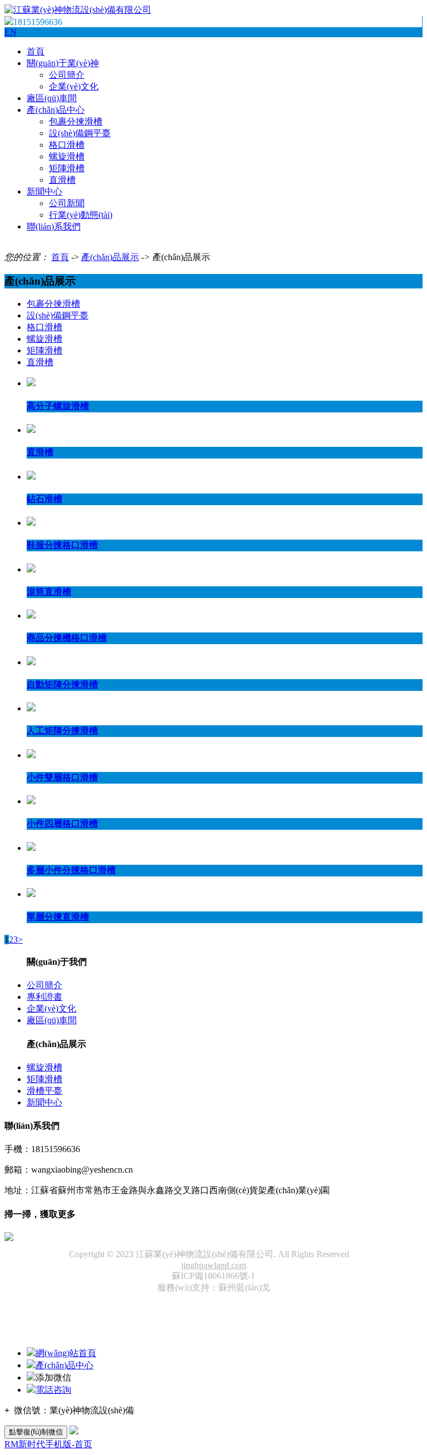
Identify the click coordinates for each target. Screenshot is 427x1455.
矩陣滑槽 (67, 168)
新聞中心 (44, 191)
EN (10, 32)
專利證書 (44, 996)
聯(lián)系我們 (54, 226)
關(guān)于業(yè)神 (63, 63)
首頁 (35, 51)
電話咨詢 (53, 1389)
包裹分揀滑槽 (75, 121)
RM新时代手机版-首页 (48, 1444)
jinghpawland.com (213, 1265)
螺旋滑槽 (67, 156)
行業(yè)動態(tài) (80, 215)
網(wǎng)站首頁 (66, 1353)
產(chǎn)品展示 (110, 257)
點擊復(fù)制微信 (36, 1432)
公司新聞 (67, 203)
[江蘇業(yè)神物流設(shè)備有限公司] (77, 9)
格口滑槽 (67, 145)
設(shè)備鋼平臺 (80, 133)
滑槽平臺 (44, 1090)
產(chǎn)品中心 (56, 109)
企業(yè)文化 (73, 86)
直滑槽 (62, 180)
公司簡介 (67, 74)
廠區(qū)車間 (52, 98)
